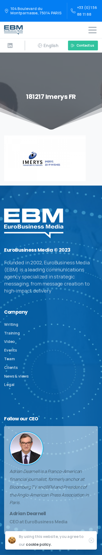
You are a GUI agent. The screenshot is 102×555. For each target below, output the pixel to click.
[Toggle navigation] (92, 30)
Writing (11, 324)
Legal (9, 384)
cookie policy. (39, 544)
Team (9, 358)
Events (10, 350)
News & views (16, 376)
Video (9, 341)
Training (12, 333)
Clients (11, 367)
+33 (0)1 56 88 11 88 (87, 11)
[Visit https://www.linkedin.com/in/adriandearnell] (10, 45)
